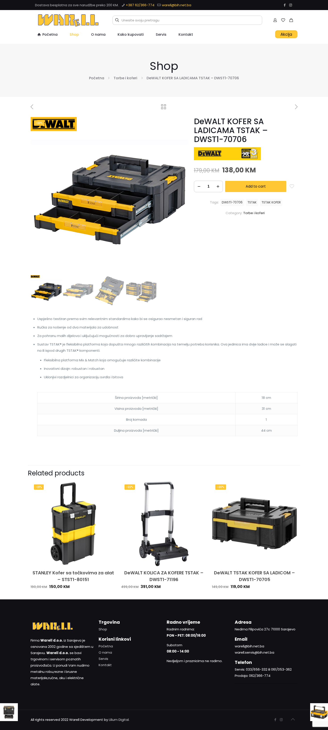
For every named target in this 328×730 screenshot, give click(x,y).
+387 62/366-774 (140, 5)
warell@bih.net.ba (176, 5)
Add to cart (256, 186)
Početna (96, 78)
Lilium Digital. (119, 719)
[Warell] (67, 20)
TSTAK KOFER (271, 202)
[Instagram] (290, 5)
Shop (103, 629)
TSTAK (252, 202)
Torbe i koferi (125, 78)
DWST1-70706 (232, 202)
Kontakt (105, 665)
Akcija (286, 34)
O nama (105, 652)
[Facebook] (284, 5)
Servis (103, 658)
